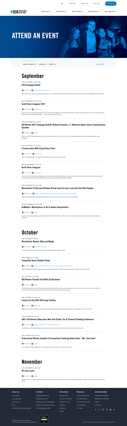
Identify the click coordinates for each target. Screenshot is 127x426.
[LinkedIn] (110, 409)
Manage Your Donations (102, 399)
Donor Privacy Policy (102, 422)
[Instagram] (103, 409)
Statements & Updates (101, 395)
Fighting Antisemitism (42, 395)
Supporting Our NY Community (45, 402)
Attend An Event (64, 402)
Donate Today (64, 395)
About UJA (45, 11)
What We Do (60, 11)
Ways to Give (92, 11)
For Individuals (81, 405)
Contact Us (98, 405)
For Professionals (82, 399)
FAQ (13, 405)
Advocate (62, 408)
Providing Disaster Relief (43, 408)
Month (51, 64)
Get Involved (76, 11)
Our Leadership (16, 399)
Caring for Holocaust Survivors (45, 405)
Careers (97, 402)
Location (42, 64)
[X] (99, 409)
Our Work (39, 392)
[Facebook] (95, 409)
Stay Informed (109, 11)
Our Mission (15, 395)
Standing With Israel (42, 399)
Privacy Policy (91, 422)
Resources (80, 392)
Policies (85, 422)
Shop (95, 3)
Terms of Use (111, 422)
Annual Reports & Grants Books (21, 408)
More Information (101, 392)
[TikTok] (114, 409)
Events (71, 3)
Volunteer (62, 405)
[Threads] (106, 409)
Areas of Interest (28, 64)
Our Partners (16, 402)
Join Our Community (66, 399)
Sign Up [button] (83, 3)
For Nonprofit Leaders (83, 402)
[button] (62, 3)
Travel (61, 411)
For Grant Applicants (83, 395)
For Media (80, 408)
